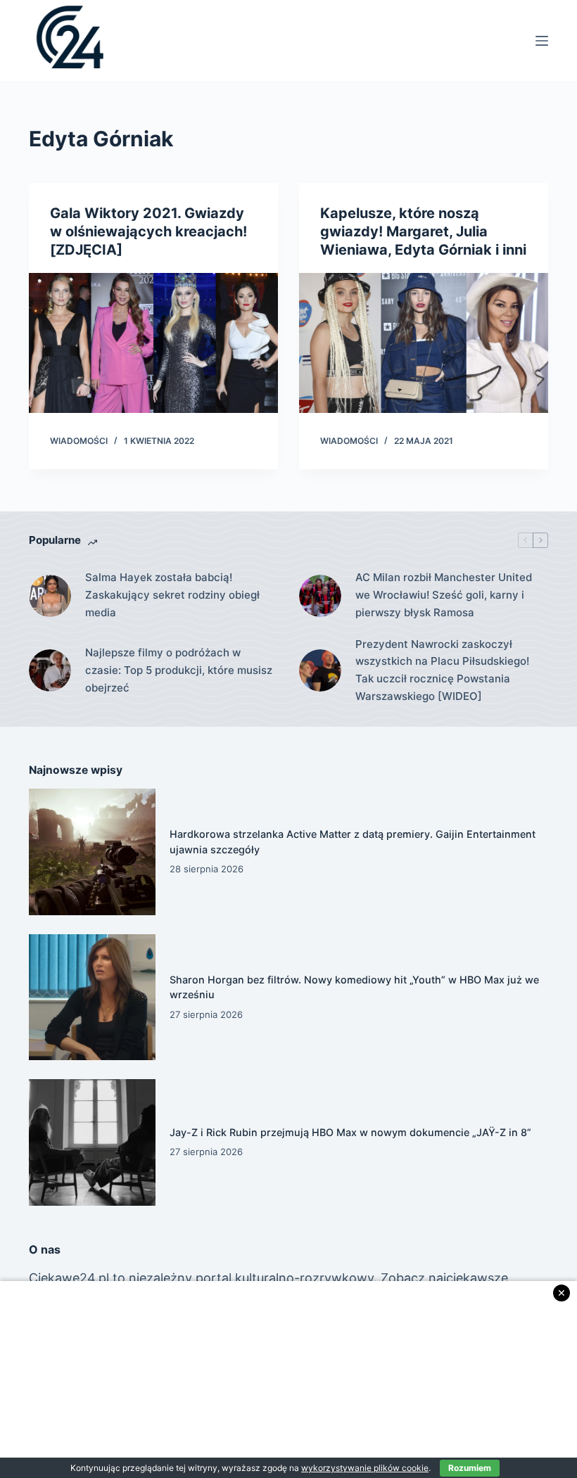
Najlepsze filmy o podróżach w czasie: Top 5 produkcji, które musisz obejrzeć (178, 670)
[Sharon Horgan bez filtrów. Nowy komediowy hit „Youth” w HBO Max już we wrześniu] (92, 997)
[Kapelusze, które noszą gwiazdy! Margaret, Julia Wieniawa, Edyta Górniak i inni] (423, 343)
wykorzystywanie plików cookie (365, 1468)
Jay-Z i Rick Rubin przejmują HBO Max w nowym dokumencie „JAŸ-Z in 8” (350, 1132)
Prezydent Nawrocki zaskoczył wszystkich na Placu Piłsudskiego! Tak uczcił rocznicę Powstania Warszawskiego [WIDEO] (442, 670)
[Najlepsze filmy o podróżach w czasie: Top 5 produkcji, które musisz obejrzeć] (50, 670)
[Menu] (541, 40)
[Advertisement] (288, 1379)
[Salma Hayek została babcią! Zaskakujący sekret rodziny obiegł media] (50, 596)
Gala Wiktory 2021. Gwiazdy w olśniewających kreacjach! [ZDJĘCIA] (148, 231)
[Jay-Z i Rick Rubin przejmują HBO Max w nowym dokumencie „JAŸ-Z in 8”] (92, 1142)
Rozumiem (469, 1468)
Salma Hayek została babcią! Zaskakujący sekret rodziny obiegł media (172, 595)
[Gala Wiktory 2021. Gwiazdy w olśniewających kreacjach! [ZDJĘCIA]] (153, 343)
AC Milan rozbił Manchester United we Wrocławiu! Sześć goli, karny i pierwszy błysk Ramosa (443, 595)
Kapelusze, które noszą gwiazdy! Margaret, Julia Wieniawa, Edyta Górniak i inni (423, 231)
